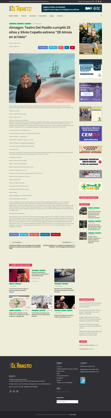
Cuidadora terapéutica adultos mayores (67, 369)
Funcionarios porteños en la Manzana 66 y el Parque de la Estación (41, 314)
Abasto (12, 283)
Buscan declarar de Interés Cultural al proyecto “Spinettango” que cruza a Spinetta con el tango (90, 312)
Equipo (52, 16)
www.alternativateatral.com (27, 143)
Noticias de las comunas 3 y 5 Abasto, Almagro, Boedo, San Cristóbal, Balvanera (28, 1)
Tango (64, 310)
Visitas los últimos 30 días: (86, 345)
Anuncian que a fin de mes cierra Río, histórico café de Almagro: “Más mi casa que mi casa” (94, 227)
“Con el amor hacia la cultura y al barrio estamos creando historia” (18, 290)
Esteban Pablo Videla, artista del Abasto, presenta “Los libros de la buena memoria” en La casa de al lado (90, 333)
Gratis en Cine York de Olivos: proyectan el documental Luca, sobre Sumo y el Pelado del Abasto (90, 305)
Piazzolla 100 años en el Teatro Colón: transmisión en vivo (63, 316)
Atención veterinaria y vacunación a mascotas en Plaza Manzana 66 (40, 274)
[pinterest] (72, 47)
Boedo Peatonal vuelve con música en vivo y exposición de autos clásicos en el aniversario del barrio (94, 214)
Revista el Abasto (14, 46)
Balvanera (35, 270)
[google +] (61, 47)
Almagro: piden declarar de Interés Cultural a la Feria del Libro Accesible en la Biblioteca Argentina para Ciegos (90, 319)
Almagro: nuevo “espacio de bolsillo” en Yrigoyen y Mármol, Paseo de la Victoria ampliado (94, 240)
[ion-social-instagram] (13, 391)
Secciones (32, 16)
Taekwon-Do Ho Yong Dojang (64, 382)
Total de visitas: (83, 349)
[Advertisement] (90, 271)
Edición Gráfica (13, 16)
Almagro (13, 23)
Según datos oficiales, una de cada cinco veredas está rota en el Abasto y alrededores (19, 314)
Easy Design (72, 414)
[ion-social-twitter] (98, 1)
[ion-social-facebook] (96, 1)
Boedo (90, 208)
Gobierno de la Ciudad (63, 392)
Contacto (60, 16)
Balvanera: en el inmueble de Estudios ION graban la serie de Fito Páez (64, 290)
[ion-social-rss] (101, 1)
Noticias (23, 16)
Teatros (28, 23)
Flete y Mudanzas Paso (63, 376)
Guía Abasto (43, 16)
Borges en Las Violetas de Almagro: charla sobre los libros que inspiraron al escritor (90, 326)
